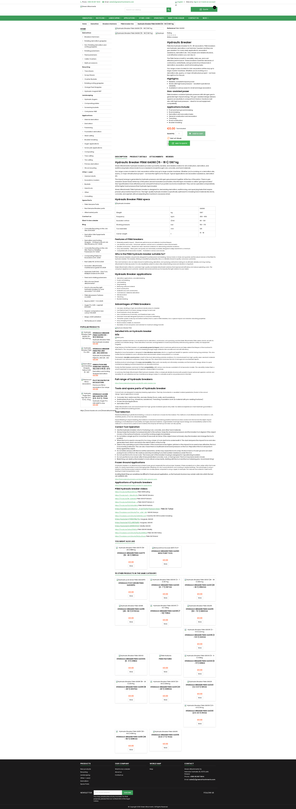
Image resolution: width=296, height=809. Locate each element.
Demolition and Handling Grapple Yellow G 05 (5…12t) (101, 367)
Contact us (193, 18)
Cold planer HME (91, 111)
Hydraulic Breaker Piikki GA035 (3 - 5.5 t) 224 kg (199, 636)
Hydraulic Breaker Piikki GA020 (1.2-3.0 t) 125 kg (199, 686)
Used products (90, 176)
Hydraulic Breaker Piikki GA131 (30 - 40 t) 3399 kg (165, 688)
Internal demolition (92, 119)
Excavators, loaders (92, 180)
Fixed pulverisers (91, 55)
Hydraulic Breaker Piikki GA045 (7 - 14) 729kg (165, 612)
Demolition (87, 18)
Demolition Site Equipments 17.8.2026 (95, 235)
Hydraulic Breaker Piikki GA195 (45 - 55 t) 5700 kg (131, 610)
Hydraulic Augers (91, 99)
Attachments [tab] (156, 156)
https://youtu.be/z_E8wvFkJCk (126, 495)
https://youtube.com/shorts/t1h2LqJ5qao (130, 536)
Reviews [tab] (170, 156)
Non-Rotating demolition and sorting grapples (95, 46)
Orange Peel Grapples (93, 87)
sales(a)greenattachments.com (121, 2)
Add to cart (196, 133)
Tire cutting (89, 160)
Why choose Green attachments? (92, 282)
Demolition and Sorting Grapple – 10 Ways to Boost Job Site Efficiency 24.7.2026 (96, 242)
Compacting (89, 152)
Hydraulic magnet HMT (93, 91)
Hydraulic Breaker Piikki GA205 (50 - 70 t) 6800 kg (199, 610)
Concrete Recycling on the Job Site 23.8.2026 (96, 229)
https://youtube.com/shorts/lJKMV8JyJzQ (130, 516)
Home (83, 29)
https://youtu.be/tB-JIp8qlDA (126, 499)
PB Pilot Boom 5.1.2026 (93, 321)
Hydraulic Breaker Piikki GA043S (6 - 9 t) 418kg (131, 660)
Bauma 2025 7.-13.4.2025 (94, 301)
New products (85, 769)
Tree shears (89, 71)
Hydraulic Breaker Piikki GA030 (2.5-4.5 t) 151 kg (199, 712)
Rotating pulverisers (92, 51)
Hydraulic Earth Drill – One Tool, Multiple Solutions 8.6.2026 (96, 273)
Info (117, 334)
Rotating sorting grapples (94, 83)
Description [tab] (121, 156)
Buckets (87, 184)
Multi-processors (91, 63)
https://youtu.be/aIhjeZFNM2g (126, 529)
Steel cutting (89, 136)
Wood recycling (90, 168)
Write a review (172, 37)
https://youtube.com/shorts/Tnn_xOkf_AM (131, 512)
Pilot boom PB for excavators (101, 381)
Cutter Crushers (90, 59)
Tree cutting (89, 156)
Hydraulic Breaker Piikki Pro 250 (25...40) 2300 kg (101, 351)
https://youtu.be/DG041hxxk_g (126, 502)
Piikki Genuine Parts (92, 204)
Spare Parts (159, 18)
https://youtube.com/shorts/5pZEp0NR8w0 (131, 533)
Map (151, 769)
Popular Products (90, 327)
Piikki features (165, 659)
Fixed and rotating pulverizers (96, 277)
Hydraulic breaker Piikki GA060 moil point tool (165, 552)
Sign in (196, 2)
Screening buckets (92, 107)
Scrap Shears (90, 75)
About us (118, 772)
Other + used (144, 18)
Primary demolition (92, 164)
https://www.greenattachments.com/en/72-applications (133, 485)
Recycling (100, 18)
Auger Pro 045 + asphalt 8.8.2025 (94, 306)
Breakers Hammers (92, 37)
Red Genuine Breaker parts (95, 208)
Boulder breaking (91, 140)
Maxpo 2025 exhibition (93, 317)
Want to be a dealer (176, 18)
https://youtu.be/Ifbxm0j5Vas (126, 492)
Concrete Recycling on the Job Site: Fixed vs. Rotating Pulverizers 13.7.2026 (96, 250)
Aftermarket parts (91, 212)
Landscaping (114, 18)
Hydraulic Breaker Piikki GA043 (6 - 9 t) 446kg (199, 662)
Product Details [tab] (138, 156)
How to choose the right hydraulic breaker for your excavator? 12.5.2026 (94, 289)
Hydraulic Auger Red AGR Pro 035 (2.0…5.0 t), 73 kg (100, 396)
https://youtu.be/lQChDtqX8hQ (126, 505)
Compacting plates (92, 103)
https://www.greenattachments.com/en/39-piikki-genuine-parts (136, 479)
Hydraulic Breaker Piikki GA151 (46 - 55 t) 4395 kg (131, 738)
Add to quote (181, 143)
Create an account (208, 2)
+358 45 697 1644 (93, 2)
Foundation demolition (93, 132)
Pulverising (89, 127)
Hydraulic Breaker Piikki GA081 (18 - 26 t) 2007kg (131, 688)
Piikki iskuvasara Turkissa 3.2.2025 (94, 296)
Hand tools (89, 188)
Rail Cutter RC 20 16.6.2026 (94, 262)
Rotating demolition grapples (95, 41)
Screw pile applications (93, 148)
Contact (189, 763)
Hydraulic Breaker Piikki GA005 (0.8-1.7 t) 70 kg (165, 736)
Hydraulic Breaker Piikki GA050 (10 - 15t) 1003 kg (101, 335)
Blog (205, 18)
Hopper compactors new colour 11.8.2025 (94, 312)
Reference (171, 28)
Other (87, 192)
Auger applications (92, 144)
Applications (129, 18)
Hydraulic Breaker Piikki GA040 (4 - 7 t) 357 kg (165, 586)
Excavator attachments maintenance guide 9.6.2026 (95, 267)
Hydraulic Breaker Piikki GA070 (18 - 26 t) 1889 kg (131, 554)
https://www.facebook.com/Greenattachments (98, 410)
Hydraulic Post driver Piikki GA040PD (131, 584)
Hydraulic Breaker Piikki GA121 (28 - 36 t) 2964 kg (199, 586)
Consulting (88, 196)
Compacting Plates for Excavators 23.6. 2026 (93, 257)
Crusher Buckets (91, 79)
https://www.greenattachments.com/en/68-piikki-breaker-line (135, 383)
